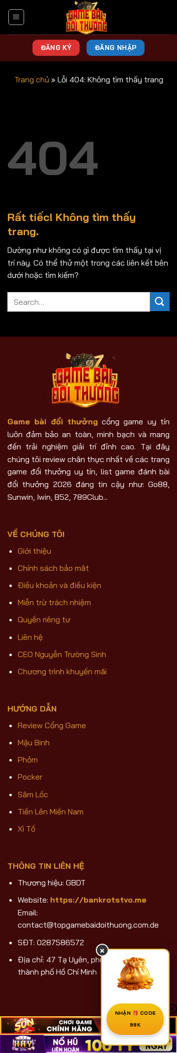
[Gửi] (160, 301)
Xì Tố (26, 828)
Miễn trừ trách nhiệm (54, 602)
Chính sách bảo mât (53, 568)
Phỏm (28, 759)
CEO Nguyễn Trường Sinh (62, 654)
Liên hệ (30, 637)
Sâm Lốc (33, 794)
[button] (16, 17)
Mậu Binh (34, 742)
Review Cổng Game (52, 725)
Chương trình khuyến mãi (62, 671)
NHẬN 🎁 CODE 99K (135, 1019)
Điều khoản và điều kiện (59, 585)
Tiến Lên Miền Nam (51, 811)
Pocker (30, 777)
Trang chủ (31, 79)
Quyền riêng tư (44, 619)
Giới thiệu (34, 551)
